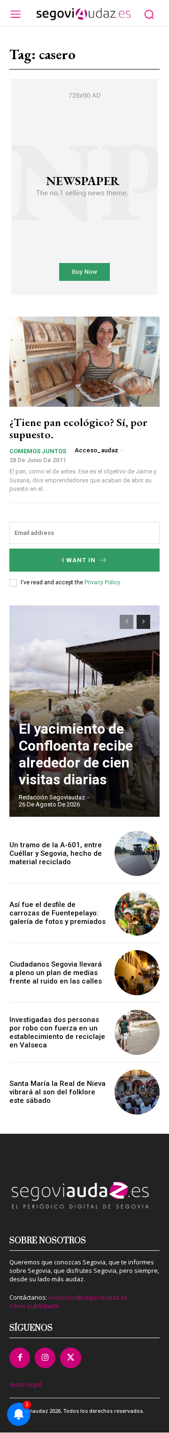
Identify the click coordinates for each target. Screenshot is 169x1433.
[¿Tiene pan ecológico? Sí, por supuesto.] (84, 362)
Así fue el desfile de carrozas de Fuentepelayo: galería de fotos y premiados (57, 913)
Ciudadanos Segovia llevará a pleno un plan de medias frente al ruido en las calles (55, 972)
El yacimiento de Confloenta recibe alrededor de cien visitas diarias (76, 754)
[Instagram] (45, 1358)
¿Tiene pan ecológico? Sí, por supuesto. (78, 428)
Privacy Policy (102, 582)
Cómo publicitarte (34, 1305)
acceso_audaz (96, 450)
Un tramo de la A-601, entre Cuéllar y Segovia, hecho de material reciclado (55, 853)
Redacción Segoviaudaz (52, 797)
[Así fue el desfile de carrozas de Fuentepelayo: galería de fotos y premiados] (137, 913)
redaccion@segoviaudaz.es (88, 1297)
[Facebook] (19, 1358)
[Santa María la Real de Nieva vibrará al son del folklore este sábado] (137, 1092)
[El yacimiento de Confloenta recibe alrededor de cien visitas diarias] (84, 711)
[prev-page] (126, 622)
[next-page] (143, 622)
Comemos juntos (37, 451)
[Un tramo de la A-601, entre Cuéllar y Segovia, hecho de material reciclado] (137, 853)
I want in (79, 560)
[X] (70, 1358)
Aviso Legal (25, 1384)
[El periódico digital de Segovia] (83, 14)
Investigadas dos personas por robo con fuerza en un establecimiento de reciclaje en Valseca (57, 1032)
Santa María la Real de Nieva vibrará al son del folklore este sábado (57, 1092)
